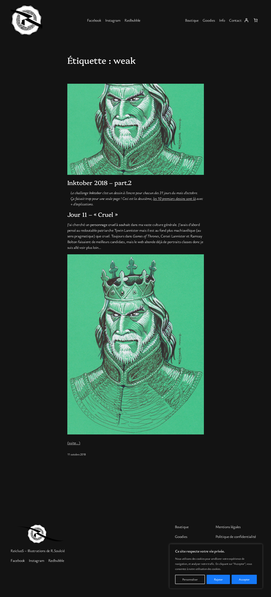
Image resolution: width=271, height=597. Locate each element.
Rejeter (218, 579)
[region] (216, 566)
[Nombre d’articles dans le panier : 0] (255, 20)
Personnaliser (190, 579)
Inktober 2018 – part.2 (99, 182)
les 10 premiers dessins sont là (174, 198)
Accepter (244, 579)
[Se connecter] (246, 20)
